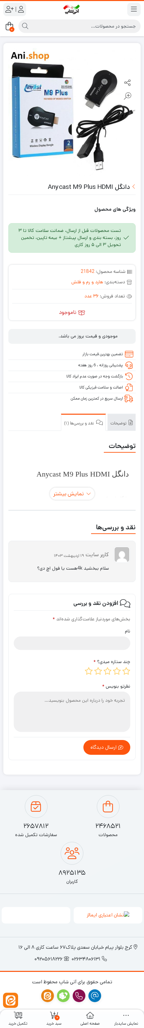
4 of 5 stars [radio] (98, 671)
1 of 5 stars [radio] (126, 671)
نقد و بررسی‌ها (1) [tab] (79, 423)
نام (127, 631)
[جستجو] (25, 26)
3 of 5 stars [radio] (107, 671)
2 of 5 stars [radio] (117, 671)
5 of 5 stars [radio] (89, 671)
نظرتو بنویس (116, 686)
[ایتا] (10, 1000)
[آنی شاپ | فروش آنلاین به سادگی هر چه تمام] (71, 9)
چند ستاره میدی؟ (111, 661)
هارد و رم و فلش (87, 282)
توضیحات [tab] (119, 423)
